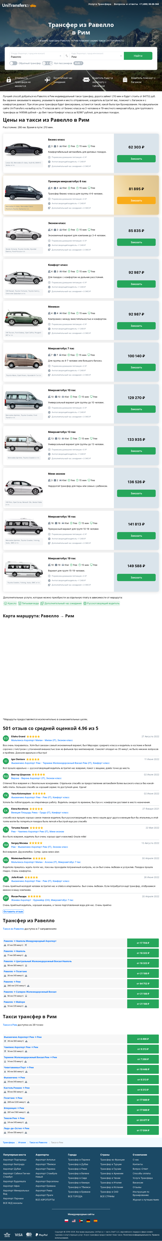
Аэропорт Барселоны (47, 1181)
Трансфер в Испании (111, 1187)
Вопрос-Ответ (140, 1168)
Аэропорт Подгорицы (14, 1159)
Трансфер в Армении (111, 1173)
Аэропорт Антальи (45, 1159)
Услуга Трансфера (99, 4)
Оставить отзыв (13, 911)
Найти (138, 55)
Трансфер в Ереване (79, 1191)
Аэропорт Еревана (46, 1186)
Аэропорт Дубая (12, 1168)
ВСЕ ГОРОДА (75, 1196)
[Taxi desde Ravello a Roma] (95, 1221)
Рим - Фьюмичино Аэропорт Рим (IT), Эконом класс (39, 846)
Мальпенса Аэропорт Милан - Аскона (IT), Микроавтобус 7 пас (46, 862)
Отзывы (137, 1187)
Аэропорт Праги (44, 1195)
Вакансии (138, 1182)
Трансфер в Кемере (79, 1182)
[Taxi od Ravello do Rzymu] (66, 1221)
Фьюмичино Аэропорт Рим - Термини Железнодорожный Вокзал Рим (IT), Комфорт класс (60, 763)
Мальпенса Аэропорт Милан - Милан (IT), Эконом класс (42, 740)
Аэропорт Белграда (13, 1164)
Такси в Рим (10, 1024)
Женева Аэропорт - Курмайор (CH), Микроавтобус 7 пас (42, 900)
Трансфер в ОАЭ (109, 1191)
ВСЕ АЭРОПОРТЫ (45, 1199)
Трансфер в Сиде (77, 1178)
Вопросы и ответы (126, 4)
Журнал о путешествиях (146, 1199)
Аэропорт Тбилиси (46, 1164)
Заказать (136, 158)
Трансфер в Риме (77, 1168)
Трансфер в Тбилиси (79, 1187)
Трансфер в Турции (111, 1164)
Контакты (138, 1164)
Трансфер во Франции (112, 1159)
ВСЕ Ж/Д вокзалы (12, 1203)
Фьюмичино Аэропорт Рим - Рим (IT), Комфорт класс (40, 797)
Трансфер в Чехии (110, 1178)
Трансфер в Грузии (110, 1168)
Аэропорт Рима (44, 1190)
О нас (136, 1159)
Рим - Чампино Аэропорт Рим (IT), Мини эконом (37, 831)
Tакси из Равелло (13, 928)
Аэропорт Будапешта (14, 1181)
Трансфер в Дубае (78, 1164)
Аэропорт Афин (11, 1186)
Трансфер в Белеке (78, 1173)
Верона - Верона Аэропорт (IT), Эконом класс (36, 778)
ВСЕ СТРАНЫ (107, 1196)
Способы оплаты (142, 1173)
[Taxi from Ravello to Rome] (73, 1221)
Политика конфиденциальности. (137, 1235)
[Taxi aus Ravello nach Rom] (88, 1221)
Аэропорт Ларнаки (13, 1198)
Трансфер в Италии (111, 1182)
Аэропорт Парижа (45, 1168)
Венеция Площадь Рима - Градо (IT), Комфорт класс (40, 812)
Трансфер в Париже (79, 1159)
